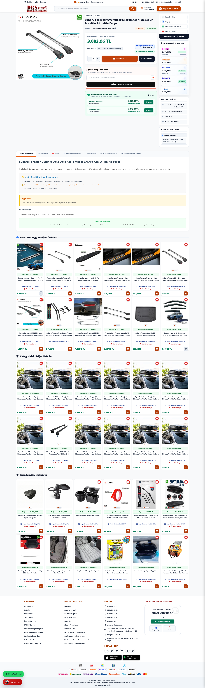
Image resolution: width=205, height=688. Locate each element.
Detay (151, 95)
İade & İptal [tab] (91, 153)
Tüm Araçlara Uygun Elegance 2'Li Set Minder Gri (59, 572)
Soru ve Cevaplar (70, 610)
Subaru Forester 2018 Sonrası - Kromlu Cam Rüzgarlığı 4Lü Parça (175, 334)
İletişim (29, 2)
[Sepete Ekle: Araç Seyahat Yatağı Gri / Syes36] (99, 586)
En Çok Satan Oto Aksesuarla (75, 632)
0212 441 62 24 (112, 614)
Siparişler (68, 606)
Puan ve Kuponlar (71, 617)
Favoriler (67, 621)
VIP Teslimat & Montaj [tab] (132, 153)
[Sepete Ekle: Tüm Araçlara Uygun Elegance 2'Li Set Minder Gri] (70, 586)
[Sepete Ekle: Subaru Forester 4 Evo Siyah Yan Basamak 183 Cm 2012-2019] (99, 293)
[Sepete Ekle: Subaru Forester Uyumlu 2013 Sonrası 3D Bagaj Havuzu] (157, 349)
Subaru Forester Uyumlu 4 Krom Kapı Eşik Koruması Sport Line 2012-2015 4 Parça (117, 279)
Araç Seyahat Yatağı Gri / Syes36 (88, 571)
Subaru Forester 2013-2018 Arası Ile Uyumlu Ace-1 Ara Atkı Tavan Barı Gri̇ (175, 279)
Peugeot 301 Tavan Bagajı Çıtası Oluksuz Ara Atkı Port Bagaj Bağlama (117, 453)
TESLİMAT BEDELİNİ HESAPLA (120, 84)
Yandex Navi (169, 630)
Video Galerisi (69, 629)
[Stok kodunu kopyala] (115, 28)
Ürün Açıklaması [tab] (26, 153)
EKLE (150, 102)
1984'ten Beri (149, 2)
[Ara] (132, 9)
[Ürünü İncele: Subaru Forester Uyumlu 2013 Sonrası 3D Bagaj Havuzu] (146, 312)
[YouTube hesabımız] (122, 651)
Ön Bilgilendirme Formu (33, 632)
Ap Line (97, 15)
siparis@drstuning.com (116, 625)
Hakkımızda (41, 2)
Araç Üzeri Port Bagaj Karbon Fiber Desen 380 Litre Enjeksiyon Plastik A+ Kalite (175, 517)
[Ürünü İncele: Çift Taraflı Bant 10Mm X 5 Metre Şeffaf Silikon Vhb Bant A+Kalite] (117, 494)
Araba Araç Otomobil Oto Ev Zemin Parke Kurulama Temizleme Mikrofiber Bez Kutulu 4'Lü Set (117, 572)
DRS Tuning (98, 680)
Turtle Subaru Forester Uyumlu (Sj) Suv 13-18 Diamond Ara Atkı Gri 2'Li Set (117, 334)
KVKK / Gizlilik (29, 625)
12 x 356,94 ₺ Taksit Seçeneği (111, 49)
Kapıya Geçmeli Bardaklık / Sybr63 (88, 516)
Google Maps (156, 630)
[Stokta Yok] (41, 293)
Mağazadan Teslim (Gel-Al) (74, 636)
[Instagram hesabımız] (112, 651)
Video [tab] (57, 153)
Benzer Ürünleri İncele (174, 37)
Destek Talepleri (70, 614)
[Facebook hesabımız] (106, 651)
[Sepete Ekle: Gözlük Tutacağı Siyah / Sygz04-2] (157, 586)
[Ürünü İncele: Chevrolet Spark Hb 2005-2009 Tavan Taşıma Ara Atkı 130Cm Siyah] (59, 431)
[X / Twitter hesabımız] (117, 651)
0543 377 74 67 (112, 617)
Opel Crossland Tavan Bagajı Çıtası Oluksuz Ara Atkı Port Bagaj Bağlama (30, 453)
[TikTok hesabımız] (127, 651)
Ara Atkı (89, 15)
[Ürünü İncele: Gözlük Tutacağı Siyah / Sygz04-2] (146, 550)
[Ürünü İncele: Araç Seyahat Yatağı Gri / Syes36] (88, 550)
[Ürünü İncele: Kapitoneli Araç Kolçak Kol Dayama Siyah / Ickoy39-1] (30, 494)
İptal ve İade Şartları (32, 636)
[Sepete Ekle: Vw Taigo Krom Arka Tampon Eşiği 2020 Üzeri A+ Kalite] (41, 586)
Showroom (28, 614)
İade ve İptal (29, 640)
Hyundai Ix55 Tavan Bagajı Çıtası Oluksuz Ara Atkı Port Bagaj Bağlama (59, 398)
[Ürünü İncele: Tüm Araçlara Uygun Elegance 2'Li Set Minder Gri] (59, 550)
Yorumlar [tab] (44, 153)
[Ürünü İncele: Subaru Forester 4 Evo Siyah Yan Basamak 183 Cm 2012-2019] (88, 257)
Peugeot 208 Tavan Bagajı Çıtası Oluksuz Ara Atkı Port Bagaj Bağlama (146, 453)
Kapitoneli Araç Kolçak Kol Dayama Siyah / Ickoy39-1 (30, 517)
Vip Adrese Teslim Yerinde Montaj (77, 640)
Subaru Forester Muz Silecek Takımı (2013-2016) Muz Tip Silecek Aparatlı (59, 334)
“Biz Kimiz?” (28, 617)
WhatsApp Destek (164, 621)
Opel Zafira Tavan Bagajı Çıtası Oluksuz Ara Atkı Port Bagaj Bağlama (146, 398)
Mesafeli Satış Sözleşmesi (34, 629)
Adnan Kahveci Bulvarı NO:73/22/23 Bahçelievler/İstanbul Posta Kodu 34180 (122, 630)
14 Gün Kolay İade (165, 2)
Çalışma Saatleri (113, 635)
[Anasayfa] (37, 8)
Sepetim (169, 8)
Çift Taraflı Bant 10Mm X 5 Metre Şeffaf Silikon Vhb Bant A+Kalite (117, 517)
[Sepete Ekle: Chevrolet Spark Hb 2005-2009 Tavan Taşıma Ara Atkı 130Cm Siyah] (70, 467)
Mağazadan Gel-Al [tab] (110, 153)
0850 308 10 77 (112, 606)
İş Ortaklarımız (30, 621)
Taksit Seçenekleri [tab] (73, 153)
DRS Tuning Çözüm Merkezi (74, 643)
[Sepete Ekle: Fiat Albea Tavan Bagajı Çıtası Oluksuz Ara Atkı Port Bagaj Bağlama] (186, 412)
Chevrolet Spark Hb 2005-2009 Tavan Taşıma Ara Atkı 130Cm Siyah (59, 453)
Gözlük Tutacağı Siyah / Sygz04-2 (145, 571)
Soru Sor (140, 28)
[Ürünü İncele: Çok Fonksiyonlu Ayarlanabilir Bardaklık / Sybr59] (59, 494)
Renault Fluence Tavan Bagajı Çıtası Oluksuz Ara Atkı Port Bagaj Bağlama (117, 398)
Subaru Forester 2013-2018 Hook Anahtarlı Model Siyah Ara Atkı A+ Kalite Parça (30, 334)
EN (133, 2)
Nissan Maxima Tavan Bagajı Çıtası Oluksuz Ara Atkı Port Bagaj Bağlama (30, 398)
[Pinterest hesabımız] (132, 651)
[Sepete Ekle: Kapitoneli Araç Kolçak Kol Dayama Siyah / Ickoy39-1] (41, 531)
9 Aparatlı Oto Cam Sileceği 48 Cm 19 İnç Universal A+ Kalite (146, 517)
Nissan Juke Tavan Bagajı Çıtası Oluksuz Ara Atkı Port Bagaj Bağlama (175, 453)
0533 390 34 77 (112, 621)
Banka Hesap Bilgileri (32, 643)
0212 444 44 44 (112, 610)
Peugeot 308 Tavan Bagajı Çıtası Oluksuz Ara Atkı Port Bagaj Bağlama (88, 453)
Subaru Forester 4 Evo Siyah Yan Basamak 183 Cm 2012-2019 (88, 279)
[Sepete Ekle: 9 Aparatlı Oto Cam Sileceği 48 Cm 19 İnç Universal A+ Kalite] (157, 531)
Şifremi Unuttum (71, 625)
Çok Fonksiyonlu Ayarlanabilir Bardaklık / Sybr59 (59, 517)
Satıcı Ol (178, 2)
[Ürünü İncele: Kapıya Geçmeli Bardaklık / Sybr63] (88, 494)
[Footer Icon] (80, 665)
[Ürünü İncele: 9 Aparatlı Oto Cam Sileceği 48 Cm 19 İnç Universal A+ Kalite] (146, 494)
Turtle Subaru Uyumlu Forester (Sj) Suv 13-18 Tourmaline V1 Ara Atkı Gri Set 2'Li (59, 279)
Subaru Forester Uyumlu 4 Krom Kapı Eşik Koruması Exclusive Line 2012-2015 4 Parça (146, 279)
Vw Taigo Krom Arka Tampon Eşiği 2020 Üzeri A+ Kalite (30, 572)
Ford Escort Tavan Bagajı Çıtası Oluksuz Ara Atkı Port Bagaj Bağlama (88, 398)
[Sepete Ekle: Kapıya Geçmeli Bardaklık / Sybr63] (99, 531)
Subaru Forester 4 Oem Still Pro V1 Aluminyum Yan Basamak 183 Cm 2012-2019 (30, 279)
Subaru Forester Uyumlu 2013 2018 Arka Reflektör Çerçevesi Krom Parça (88, 334)
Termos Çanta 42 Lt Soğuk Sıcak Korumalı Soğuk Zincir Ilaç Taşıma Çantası (175, 572)
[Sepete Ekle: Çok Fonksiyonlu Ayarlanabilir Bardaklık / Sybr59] (70, 531)
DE (136, 2)
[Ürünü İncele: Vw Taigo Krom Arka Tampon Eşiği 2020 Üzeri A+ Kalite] (30, 550)
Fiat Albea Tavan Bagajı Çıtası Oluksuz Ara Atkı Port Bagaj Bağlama (175, 398)
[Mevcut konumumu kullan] (153, 77)
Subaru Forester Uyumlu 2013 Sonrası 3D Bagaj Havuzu (145, 334)
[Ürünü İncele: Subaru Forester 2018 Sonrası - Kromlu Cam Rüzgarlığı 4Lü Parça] (175, 312)
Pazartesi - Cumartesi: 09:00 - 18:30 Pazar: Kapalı (122, 639)
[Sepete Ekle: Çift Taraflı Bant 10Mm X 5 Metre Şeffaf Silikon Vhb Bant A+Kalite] (128, 531)
